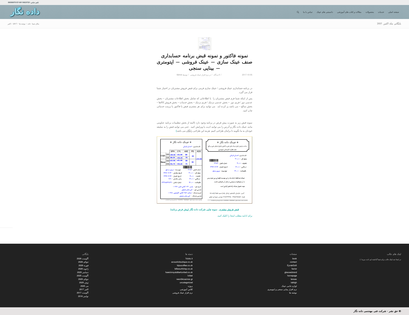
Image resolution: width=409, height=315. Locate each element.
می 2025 (85, 285)
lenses (294, 279)
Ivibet (190, 275)
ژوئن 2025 (84, 282)
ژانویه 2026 (83, 268)
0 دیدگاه (216, 74)
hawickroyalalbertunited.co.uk (179, 272)
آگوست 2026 (83, 258)
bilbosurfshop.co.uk (184, 268)
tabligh (294, 282)
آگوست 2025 (83, 275)
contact (293, 261)
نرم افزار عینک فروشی (199, 74)
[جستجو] (298, 12)
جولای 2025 (83, 279)
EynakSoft (292, 265)
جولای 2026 (83, 261)
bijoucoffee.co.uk (185, 265)
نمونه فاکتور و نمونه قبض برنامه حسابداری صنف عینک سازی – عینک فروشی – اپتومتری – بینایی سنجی (204, 62)
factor (294, 268)
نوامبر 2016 (83, 296)
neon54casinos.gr (184, 279)
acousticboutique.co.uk (182, 261)
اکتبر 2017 (84, 289)
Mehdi (179, 74)
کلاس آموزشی (186, 289)
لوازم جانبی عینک (289, 285)
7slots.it (189, 258)
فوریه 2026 (84, 265)
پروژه (190, 285)
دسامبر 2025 (83, 272)
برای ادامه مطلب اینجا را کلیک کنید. (234, 215)
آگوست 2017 (83, 292)
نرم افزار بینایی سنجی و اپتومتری (282, 289)
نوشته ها (293, 292)
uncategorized (186, 282)
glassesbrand (291, 272)
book (294, 258)
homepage (292, 275)
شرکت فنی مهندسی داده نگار (370, 311)
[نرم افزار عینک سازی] (204, 43)
